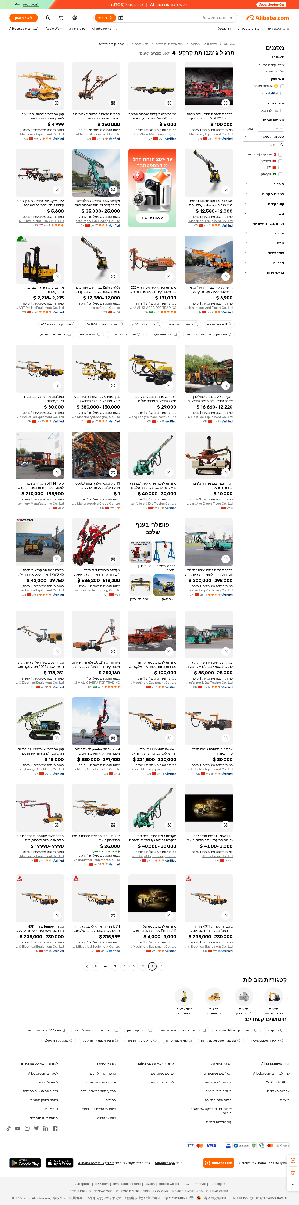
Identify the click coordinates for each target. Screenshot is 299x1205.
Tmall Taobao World (127, 1184)
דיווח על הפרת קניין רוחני (99, 1109)
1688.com (101, 1184)
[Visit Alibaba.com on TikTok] (8, 1128)
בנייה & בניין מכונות (204, 44)
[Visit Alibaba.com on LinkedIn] (46, 1128)
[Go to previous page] (161, 966)
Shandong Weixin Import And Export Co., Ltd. (209, 307)
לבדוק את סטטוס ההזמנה (40, 1091)
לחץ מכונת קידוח (177, 1040)
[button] (121, 18)
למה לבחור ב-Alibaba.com (271, 1073)
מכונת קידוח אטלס (56, 1040)
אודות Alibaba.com (275, 1063)
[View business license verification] (191, 1198)
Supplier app (165, 1163)
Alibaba (229, 44)
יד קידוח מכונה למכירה (264, 1040)
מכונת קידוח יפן (137, 1030)
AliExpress (82, 1184)
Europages (217, 1184)
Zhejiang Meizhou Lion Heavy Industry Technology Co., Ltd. (96, 590)
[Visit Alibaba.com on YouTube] (18, 1128)
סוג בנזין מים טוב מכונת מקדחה (206, 334)
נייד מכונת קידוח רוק (53, 334)
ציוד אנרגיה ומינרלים (170, 44)
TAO (186, 1184)
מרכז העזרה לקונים (103, 1073)
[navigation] (263, 505)
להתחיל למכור (48, 1082)
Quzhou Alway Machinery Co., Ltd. (152, 134)
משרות (285, 1100)
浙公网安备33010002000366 (226, 1198)
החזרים (111, 1100)
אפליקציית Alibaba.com (96, 1163)
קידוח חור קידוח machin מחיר (234, 1030)
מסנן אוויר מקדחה (161, 334)
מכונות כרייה (140, 44)
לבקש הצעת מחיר (162, 1082)
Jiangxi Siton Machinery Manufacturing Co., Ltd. (40, 503)
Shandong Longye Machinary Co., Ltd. (152, 417)
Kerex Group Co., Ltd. (105, 307)
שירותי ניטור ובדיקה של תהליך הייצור (211, 1111)
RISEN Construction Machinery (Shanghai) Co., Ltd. (96, 417)
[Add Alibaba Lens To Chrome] (218, 1163)
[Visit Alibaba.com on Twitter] (36, 1128)
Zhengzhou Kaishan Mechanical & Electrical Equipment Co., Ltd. (209, 417)
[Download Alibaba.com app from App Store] (60, 1163)
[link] (293, 1161)
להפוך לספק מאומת (44, 1100)
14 (96, 966)
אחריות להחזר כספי (218, 1082)
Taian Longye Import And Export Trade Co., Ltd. (209, 503)
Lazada (150, 1184)
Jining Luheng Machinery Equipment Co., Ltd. (40, 134)
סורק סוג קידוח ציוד (139, 1040)
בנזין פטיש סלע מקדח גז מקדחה (181, 1030)
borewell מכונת (217, 324)
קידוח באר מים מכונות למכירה (94, 1030)
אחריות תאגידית (278, 1091)
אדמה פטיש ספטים (181, 324)
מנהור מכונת (88, 334)
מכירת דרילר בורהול (123, 334)
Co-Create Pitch (278, 1082)
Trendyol (199, 1184)
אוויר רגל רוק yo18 (143, 324)
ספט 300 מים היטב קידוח (44, 1030)
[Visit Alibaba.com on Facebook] (55, 1128)
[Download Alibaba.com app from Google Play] (25, 1163)
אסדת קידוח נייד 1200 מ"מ (102, 324)
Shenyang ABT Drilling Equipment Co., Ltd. (40, 307)
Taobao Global (169, 1184)
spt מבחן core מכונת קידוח (218, 1040)
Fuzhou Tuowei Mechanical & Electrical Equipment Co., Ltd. (96, 134)
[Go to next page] (87, 966)
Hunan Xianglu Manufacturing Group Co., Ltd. (96, 503)
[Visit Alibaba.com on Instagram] (27, 1128)
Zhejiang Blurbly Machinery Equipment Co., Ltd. (209, 134)
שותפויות (51, 1109)
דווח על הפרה (106, 1118)
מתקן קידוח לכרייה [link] (111, 44)
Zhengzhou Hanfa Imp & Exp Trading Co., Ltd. (96, 221)
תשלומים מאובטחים (217, 1073)
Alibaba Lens (264, 1163)
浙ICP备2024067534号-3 (268, 1198)
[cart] (60, 18)
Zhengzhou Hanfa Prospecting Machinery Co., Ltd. (209, 590)
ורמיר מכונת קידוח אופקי (98, 1040)
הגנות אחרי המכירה (218, 1100)
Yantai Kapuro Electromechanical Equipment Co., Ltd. (40, 590)
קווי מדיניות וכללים (219, 1122)
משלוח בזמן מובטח (218, 1091)
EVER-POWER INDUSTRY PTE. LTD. (40, 221)
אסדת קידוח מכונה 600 (56, 324)
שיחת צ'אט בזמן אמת (101, 1082)
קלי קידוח (273, 1030)
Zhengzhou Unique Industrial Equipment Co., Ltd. (40, 417)
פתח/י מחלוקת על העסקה (98, 1091)
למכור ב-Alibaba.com (43, 1073)
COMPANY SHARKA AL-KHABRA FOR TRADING (152, 307)
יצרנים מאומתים (162, 1073)
